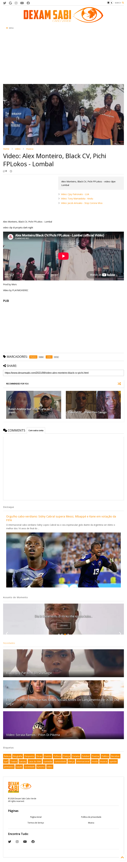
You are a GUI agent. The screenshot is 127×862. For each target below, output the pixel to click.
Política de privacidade (91, 817)
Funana (76, 756)
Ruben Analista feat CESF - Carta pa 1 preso (30, 410)
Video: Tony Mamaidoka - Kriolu (77, 198)
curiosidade (60, 761)
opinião (113, 761)
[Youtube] (22, 3)
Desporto (29, 756)
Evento (47, 756)
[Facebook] (28, 3)
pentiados (9, 766)
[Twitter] (4, 3)
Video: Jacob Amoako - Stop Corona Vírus (82, 203)
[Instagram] (16, 3)
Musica (91, 822)
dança (71, 761)
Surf (6, 761)
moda (95, 761)
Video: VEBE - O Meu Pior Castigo (87, 412)
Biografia (17, 756)
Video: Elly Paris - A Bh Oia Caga (29, 673)
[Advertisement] (63, 57)
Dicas (39, 756)
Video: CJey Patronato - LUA (75, 194)
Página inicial (36, 817)
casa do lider (34, 761)
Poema (95, 756)
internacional (83, 761)
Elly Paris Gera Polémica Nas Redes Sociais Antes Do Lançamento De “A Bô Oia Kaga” (62, 702)
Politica (105, 756)
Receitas (115, 756)
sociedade (29, 766)
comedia (48, 761)
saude (19, 766)
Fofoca (57, 756)
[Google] (10, 3)
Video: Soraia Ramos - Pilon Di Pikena (33, 735)
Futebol (86, 756)
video (17, 148)
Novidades (9, 643)
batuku (22, 761)
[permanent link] (11, 171)
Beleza (7, 756)
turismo (41, 766)
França (66, 756)
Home (6, 148)
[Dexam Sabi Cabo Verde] (63, 21)
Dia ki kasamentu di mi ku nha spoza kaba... (63, 616)
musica (29, 148)
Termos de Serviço (36, 822)
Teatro (13, 761)
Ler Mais (64, 625)
